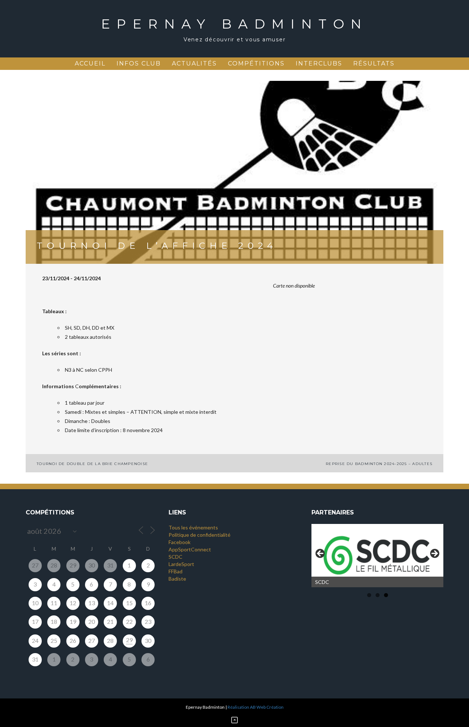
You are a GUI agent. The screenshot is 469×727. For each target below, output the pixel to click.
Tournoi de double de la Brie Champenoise (92, 463)
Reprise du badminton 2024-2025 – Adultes (379, 463)
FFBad (175, 571)
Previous (320, 553)
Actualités (194, 63)
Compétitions (256, 63)
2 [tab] (378, 595)
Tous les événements (193, 527)
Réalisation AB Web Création (256, 707)
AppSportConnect (190, 549)
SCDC (175, 557)
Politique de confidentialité (199, 535)
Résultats (374, 63)
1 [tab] (369, 595)
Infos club (139, 63)
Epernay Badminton (234, 24)
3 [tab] (386, 595)
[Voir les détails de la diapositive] (377, 555)
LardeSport (181, 564)
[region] (377, 555)
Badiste (177, 579)
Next (434, 553)
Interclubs (319, 63)
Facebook (180, 542)
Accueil (90, 63)
